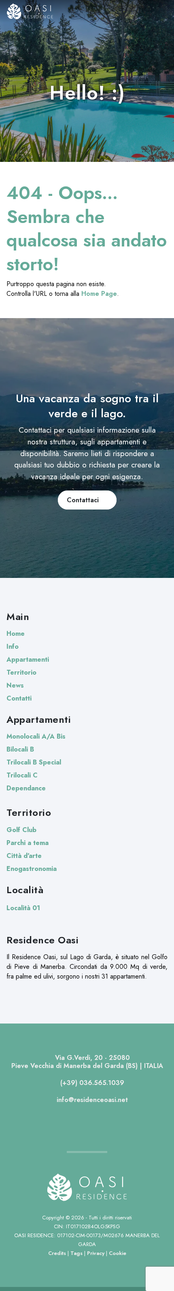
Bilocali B (20, 749)
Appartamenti (27, 659)
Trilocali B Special (33, 762)
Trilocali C (22, 775)
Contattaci (85, 500)
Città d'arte (24, 855)
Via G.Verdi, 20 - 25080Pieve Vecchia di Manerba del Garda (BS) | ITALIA (87, 1061)
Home (15, 633)
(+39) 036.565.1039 (91, 1082)
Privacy (95, 1253)
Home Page (99, 293)
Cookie (117, 1253)
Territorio (21, 672)
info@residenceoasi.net (91, 1099)
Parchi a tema (27, 842)
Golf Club (21, 829)
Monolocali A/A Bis (36, 736)
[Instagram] (94, 1118)
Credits (57, 1253)
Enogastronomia (31, 868)
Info (12, 646)
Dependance (26, 788)
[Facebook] (80, 1118)
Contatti (19, 698)
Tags (76, 1253)
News (15, 685)
